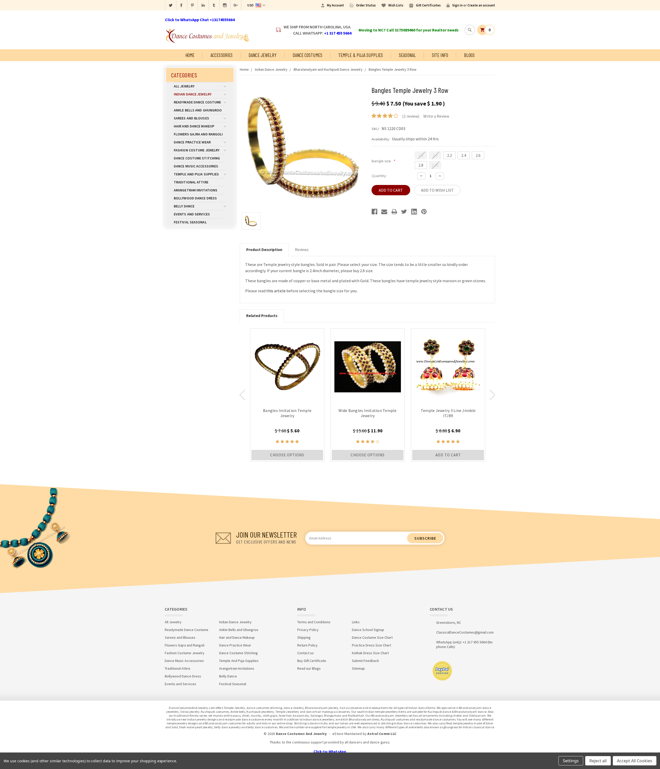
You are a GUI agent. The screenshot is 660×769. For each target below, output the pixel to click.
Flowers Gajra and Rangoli (198, 134)
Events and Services (192, 214)
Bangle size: (383, 161)
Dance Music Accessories (196, 166)
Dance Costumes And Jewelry (301, 733)
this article (276, 290)
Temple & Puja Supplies (360, 55)
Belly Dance (184, 206)
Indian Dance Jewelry (192, 94)
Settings (571, 761)
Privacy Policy (308, 629)
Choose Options (287, 454)
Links (356, 622)
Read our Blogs (309, 668)
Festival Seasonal (190, 222)
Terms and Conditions (314, 622)
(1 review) (410, 116)
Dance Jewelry (262, 55)
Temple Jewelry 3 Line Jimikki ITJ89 (448, 413)
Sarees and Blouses (191, 118)
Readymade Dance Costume (197, 102)
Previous (242, 395)
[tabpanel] (287, 395)
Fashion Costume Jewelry (196, 150)
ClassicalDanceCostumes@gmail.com (465, 632)
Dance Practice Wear (192, 142)
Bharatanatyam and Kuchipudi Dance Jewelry (328, 69)
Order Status (366, 5)
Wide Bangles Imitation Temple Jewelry (368, 413)
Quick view (287, 365)
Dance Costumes (307, 55)
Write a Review (436, 116)
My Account (335, 5)
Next (492, 395)
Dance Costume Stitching (197, 158)
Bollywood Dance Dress (195, 198)
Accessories (221, 55)
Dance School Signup (368, 629)
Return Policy (307, 645)
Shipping (304, 637)
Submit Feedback (365, 660)
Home (189, 55)
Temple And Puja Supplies (196, 174)
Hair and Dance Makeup (194, 126)
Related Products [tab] (261, 315)
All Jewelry (184, 86)
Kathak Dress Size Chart (370, 653)
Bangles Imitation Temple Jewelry (287, 413)
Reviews (302, 249)
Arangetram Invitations (195, 190)
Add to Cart (448, 454)
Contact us (305, 653)
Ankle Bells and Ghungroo (198, 110)
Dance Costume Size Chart (372, 637)
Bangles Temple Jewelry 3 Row (392, 69)
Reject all (598, 761)
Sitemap (358, 668)
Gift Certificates (428, 5)
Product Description (264, 249)
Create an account (481, 5)
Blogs (469, 55)
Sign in (457, 5)
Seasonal (407, 55)
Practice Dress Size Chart (371, 645)
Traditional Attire (191, 182)
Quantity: (379, 176)
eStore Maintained (347, 733)
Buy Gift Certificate (311, 660)
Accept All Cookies (634, 761)
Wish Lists (395, 5)
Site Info (440, 55)
